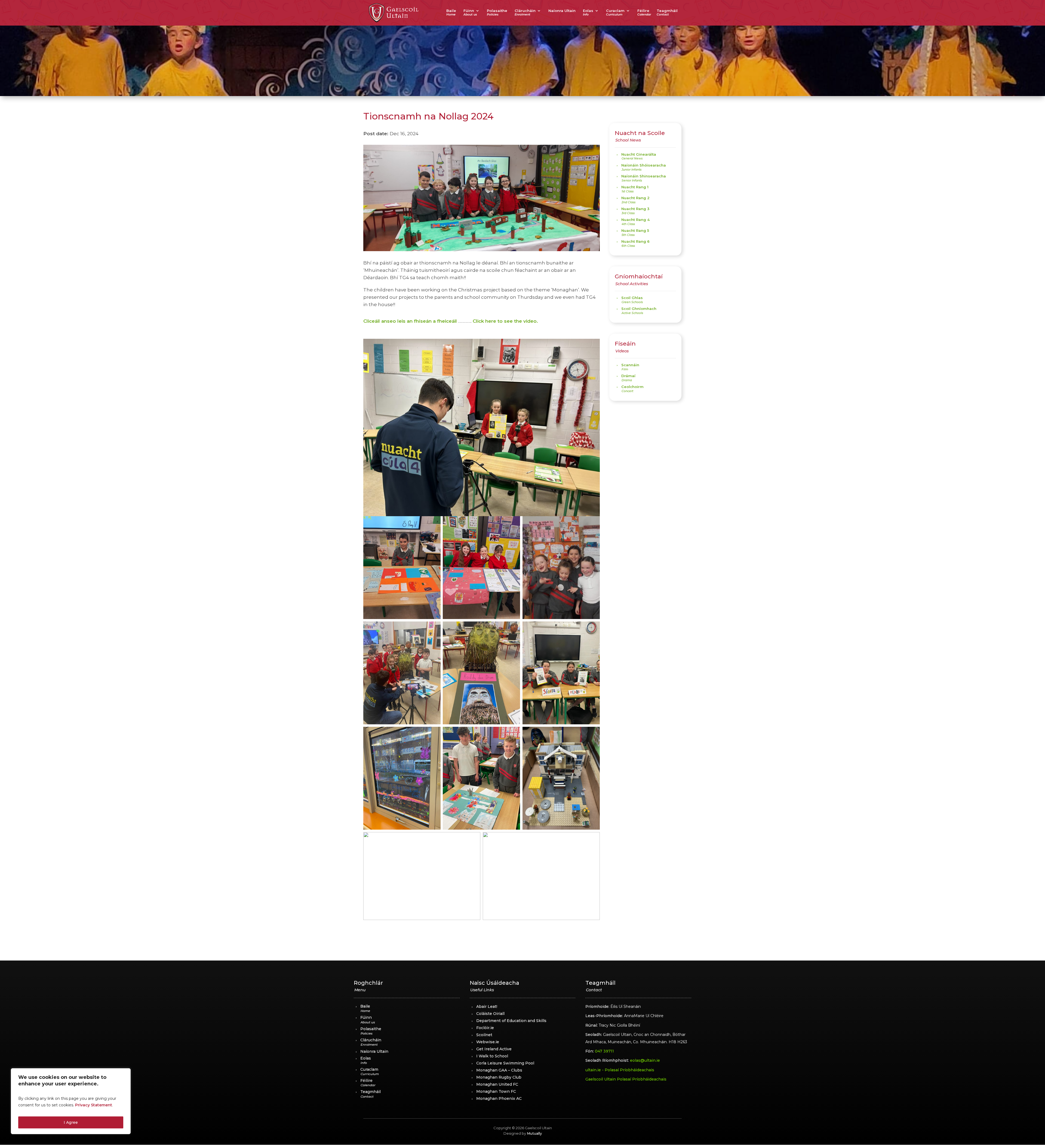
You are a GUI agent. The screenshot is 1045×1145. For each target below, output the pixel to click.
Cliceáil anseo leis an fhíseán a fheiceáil (410, 321)
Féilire (643, 11)
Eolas (588, 11)
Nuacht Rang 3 (635, 209)
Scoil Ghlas (632, 298)
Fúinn (468, 11)
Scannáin (630, 365)
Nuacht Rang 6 (635, 241)
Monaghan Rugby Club (498, 1077)
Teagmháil (667, 11)
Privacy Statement (93, 1105)
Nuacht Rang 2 (635, 198)
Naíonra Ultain (562, 11)
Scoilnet (484, 1034)
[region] (71, 1101)
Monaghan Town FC (496, 1091)
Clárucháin (525, 11)
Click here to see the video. (505, 321)
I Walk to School (492, 1056)
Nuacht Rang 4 (635, 219)
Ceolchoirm (632, 386)
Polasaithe (497, 11)
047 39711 (604, 1051)
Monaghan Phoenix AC (499, 1098)
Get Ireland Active (494, 1048)
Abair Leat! (486, 1006)
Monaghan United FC (497, 1084)
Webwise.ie (487, 1041)
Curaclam (615, 11)
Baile (451, 11)
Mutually (534, 1133)
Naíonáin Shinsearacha (643, 176)
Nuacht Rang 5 (635, 230)
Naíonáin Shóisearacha (643, 165)
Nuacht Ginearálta (638, 154)
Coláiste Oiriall (490, 1013)
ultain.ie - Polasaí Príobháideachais (619, 1069)
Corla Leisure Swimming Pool (505, 1063)
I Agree (71, 1122)
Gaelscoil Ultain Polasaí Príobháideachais (625, 1079)
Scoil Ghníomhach (638, 308)
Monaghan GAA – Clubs (499, 1070)
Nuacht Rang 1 (634, 187)
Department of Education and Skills (511, 1020)
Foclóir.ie (485, 1027)
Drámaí (628, 376)
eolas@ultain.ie (645, 1060)
